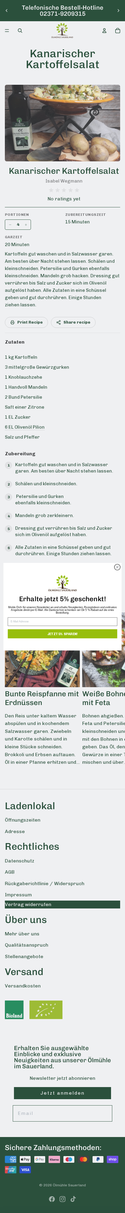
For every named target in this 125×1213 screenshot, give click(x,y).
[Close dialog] (117, 567)
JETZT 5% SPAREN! (62, 633)
